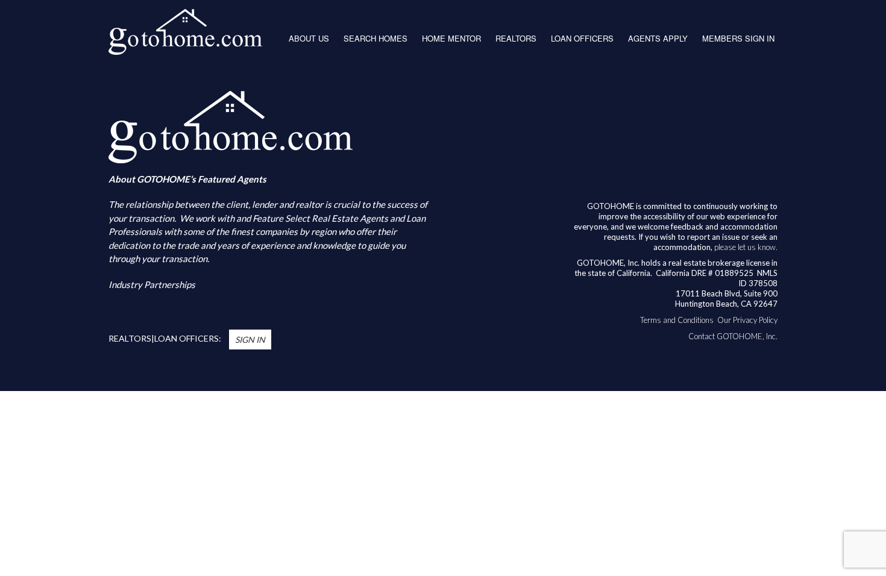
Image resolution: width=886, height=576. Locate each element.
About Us (309, 38)
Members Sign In (738, 38)
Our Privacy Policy (747, 320)
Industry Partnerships (151, 284)
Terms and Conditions (677, 320)
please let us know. (746, 247)
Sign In (250, 339)
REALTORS (515, 38)
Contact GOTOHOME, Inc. (733, 336)
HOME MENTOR (451, 38)
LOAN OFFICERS (582, 38)
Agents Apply (658, 38)
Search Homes (375, 38)
